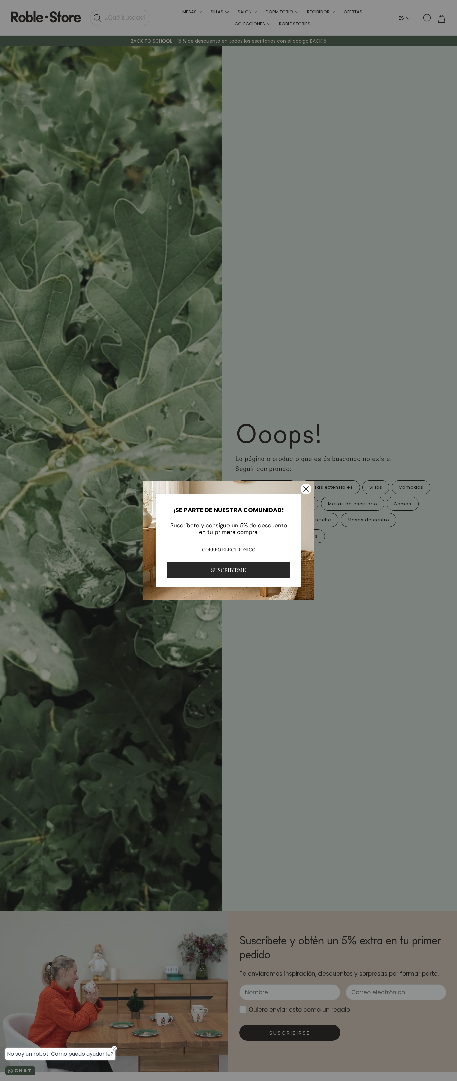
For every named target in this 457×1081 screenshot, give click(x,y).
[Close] (306, 489)
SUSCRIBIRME (228, 569)
